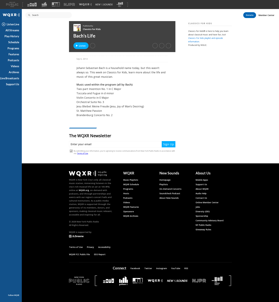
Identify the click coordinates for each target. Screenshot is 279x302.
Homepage (164, 179)
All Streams (12, 30)
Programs (13, 48)
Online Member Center (207, 202)
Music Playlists (130, 179)
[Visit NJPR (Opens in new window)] (69, 4)
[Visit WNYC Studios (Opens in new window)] (56, 4)
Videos (15, 66)
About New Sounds (169, 198)
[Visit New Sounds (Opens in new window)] (104, 4)
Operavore (128, 211)
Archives (14, 72)
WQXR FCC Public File (79, 254)
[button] (92, 45)
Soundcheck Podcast (169, 193)
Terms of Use (76, 247)
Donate (249, 15)
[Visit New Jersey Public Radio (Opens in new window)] (199, 281)
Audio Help (201, 193)
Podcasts (13, 60)
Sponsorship (202, 216)
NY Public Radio (203, 225)
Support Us (12, 84)
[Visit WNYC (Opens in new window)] (32, 4)
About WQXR (202, 189)
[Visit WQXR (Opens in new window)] (85, 4)
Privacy (90, 247)
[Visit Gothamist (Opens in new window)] (44, 4)
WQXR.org (84, 190)
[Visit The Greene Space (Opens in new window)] (120, 4)
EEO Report (99, 254)
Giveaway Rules (203, 229)
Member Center (266, 15)
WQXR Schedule (131, 184)
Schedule (13, 42)
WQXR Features (131, 207)
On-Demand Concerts (170, 189)
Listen (82, 45)
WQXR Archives (130, 216)
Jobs (198, 207)
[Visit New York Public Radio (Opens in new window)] (79, 281)
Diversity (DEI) (203, 211)
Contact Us (201, 198)
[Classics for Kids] (78, 27)
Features (14, 54)
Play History (12, 36)
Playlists (163, 184)
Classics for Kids (92, 29)
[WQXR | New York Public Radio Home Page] (11, 15)
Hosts (126, 193)
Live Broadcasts (9, 78)
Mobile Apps (202, 179)
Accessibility (104, 247)
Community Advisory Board (209, 220)
